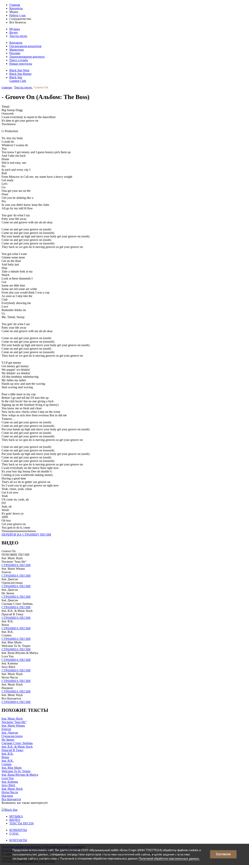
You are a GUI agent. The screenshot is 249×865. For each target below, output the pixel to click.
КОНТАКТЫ (18, 840)
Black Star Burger (20, 73)
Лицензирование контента (27, 56)
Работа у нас (17, 15)
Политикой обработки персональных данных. (169, 858)
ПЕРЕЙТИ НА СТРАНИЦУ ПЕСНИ (26, 534)
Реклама (14, 53)
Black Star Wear (19, 70)
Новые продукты (20, 63)
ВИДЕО (14, 820)
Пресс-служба (18, 60)
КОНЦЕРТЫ (18, 830)
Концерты (16, 8)
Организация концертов (25, 46)
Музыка (14, 29)
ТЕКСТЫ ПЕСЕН (21, 823)
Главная (14, 4)
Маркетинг (16, 49)
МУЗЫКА (16, 816)
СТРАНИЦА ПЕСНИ (16, 565)
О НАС (14, 833)
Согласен (223, 854)
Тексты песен (18, 36)
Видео (13, 32)
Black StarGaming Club (17, 79)
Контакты (15, 42)
